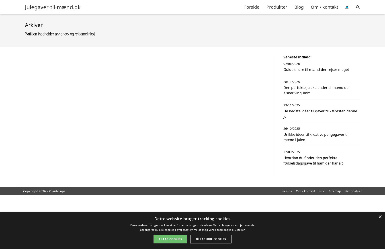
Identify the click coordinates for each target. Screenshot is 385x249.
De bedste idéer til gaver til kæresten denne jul (320, 114)
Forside (251, 7)
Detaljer (239, 230)
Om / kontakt (324, 7)
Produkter (276, 7)
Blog (299, 7)
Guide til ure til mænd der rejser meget (316, 69)
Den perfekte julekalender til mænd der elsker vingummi (316, 90)
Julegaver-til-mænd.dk (53, 7)
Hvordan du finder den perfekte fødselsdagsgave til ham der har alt (313, 160)
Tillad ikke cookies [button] (211, 239)
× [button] (380, 217)
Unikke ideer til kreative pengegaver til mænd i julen (315, 137)
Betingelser (353, 191)
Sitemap (335, 191)
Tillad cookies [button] (170, 239)
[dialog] (192, 230)
